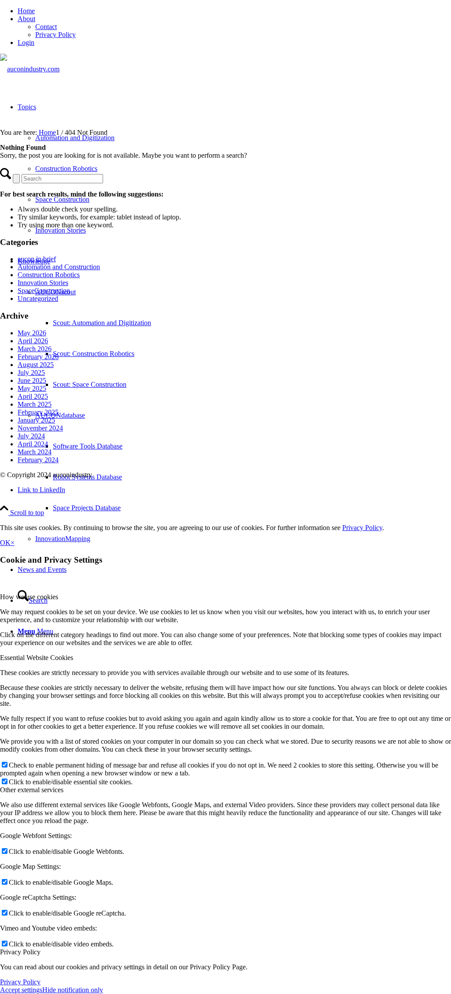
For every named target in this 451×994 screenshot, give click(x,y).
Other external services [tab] (31, 790)
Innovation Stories (43, 282)
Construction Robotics (49, 274)
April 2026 (33, 341)
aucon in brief (37, 259)
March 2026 (35, 348)
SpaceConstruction (44, 290)
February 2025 (38, 412)
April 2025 (33, 396)
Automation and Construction (59, 267)
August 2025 (36, 364)
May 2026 (32, 333)
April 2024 (33, 444)
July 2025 (31, 372)
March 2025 (35, 404)
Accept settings (21, 990)
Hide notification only (72, 990)
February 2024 (38, 460)
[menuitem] (234, 11)
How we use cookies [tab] (29, 597)
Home (26, 11)
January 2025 (36, 420)
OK (5, 542)
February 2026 (38, 356)
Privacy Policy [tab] (20, 952)
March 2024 (35, 452)
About (26, 18)
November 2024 (40, 428)
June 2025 (32, 380)
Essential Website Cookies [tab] (36, 657)
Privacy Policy (55, 34)
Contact (46, 26)
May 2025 (32, 388)
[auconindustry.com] (29, 69)
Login (26, 42)
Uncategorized (38, 298)
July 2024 (31, 436)
